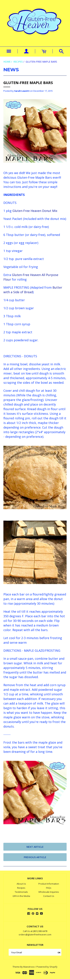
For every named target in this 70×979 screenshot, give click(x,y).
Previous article (35, 857)
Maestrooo (29, 966)
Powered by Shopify (47, 966)
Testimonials (21, 891)
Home (7, 61)
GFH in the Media (21, 896)
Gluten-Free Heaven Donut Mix (34, 211)
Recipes (18, 61)
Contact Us (48, 896)
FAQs (48, 887)
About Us (21, 883)
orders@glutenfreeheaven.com (35, 934)
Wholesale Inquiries (48, 891)
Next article (35, 846)
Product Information (48, 883)
